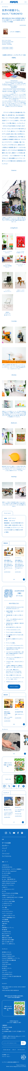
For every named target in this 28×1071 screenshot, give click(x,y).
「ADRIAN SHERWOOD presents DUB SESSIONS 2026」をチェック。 (14, 607)
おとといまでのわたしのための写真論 (10, 893)
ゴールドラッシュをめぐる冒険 (8, 901)
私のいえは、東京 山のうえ (7, 941)
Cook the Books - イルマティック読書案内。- (12, 869)
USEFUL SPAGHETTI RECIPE (8, 883)
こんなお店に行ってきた (7, 903)
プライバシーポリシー (15, 1036)
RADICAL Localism (6, 877)
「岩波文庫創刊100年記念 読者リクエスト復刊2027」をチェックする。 (14, 648)
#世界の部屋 (5, 48)
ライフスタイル (6, 856)
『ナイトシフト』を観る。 (10, 643)
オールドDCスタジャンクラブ (8, 889)
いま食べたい (5, 887)
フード (4, 851)
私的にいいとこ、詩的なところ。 (8, 943)
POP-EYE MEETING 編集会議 (9, 960)
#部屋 (11, 48)
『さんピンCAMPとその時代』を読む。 (14, 632)
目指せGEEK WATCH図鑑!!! (8, 939)
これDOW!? (4, 970)
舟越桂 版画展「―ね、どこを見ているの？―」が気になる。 (14, 612)
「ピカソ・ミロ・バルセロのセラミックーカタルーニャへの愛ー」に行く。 (15, 678)
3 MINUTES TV (5, 865)
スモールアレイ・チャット (7, 972)
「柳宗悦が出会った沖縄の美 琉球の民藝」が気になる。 (15, 624)
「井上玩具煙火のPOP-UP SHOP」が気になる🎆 (14, 635)
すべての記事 (6, 843)
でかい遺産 (4, 907)
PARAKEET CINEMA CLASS (8, 956)
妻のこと (4, 925)
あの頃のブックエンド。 (7, 968)
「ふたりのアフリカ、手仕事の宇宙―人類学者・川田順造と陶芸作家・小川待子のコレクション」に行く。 (14, 653)
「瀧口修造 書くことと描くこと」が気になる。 (14, 616)
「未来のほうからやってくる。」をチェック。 (14, 681)
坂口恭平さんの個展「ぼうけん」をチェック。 (14, 639)
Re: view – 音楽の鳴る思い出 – (9, 879)
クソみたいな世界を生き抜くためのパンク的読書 (12, 897)
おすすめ (4, 891)
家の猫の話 (4, 929)
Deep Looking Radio (7, 954)
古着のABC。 (5, 923)
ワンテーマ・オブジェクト (7, 913)
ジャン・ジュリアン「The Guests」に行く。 (15, 645)
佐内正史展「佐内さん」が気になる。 (13, 627)
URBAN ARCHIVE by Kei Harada (9, 881)
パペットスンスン (5, 909)
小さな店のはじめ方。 (6, 931)
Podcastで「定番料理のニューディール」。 (11, 958)
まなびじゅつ (4, 978)
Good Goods (5, 875)
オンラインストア (21, 1049)
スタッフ (14, 1049)
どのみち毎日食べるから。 (7, 974)
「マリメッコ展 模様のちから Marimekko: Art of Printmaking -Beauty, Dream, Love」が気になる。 (14, 671)
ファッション (6, 854)
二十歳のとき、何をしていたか (8, 915)
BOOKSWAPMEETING (7, 867)
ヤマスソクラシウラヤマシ (7, 911)
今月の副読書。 (5, 919)
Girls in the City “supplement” (9, 871)
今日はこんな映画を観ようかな (8, 917)
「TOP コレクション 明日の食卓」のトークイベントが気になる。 (14, 658)
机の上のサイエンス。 (6, 933)
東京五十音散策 (5, 935)
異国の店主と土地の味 (7, 937)
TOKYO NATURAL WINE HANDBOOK (10, 990)
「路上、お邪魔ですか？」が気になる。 (13, 675)
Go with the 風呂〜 (6, 873)
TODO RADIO (5, 962)
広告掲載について (5, 1054)
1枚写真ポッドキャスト (6, 952)
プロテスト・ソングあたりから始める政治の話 (11, 976)
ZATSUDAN (4, 966)
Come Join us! (6, 1049)
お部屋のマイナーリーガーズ (8, 895)
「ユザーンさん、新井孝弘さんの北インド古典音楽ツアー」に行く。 (14, 620)
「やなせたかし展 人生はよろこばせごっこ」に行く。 (15, 662)
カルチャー (5, 846)
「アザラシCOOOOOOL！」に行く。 (13, 629)
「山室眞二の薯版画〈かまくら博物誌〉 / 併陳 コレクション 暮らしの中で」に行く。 (14, 666)
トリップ (4, 848)
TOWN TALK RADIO (6, 964)
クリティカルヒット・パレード (8, 899)
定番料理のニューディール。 (8, 927)
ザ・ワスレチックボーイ (7, 905)
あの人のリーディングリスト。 (8, 885)
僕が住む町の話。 (6, 921)
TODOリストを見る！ (14, 686)
